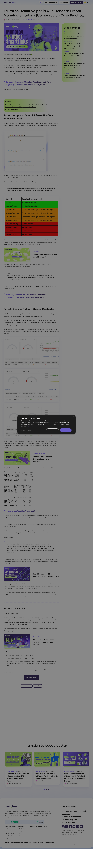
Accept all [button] (65, 430)
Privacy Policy (29, 426)
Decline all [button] (52, 430)
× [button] (73, 416)
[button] (26, 430)
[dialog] (46, 424)
